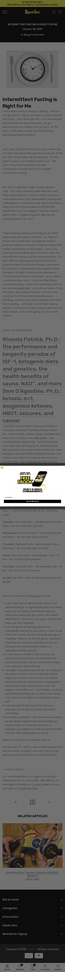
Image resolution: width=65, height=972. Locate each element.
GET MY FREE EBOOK (32, 501)
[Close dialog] (2, 467)
